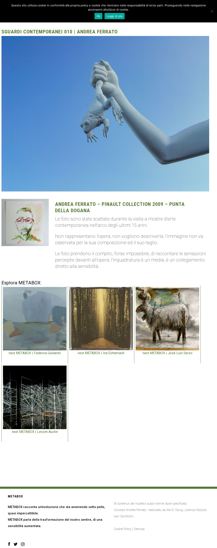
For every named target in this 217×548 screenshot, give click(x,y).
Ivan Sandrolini (124, 516)
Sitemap (139, 529)
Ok (98, 16)
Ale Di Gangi (175, 510)
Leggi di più (114, 16)
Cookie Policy (122, 529)
